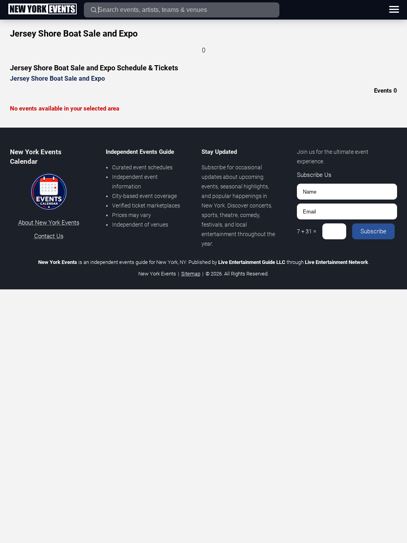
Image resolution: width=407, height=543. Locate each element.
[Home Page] (42, 9)
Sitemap (190, 274)
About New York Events (48, 222)
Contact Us (49, 236)
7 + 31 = (306, 231)
